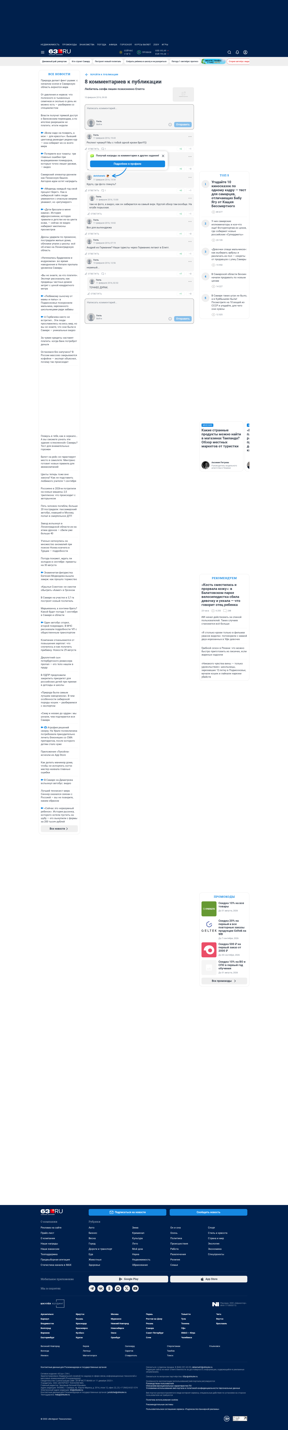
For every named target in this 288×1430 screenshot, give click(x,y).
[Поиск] (229, 52)
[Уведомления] (237, 52)
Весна (92, 1238)
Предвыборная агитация (55, 1259)
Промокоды (69, 44)
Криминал (138, 1232)
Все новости (59, 74)
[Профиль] (245, 52)
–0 (190, 169)
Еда (91, 1254)
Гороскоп (126, 44)
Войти (99, 124)
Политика (176, 1238)
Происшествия (179, 1243)
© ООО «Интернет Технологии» (56, 1419)
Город (92, 1243)
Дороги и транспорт (100, 1248)
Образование (140, 1264)
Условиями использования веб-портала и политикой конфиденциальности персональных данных (193, 1388)
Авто (91, 1227)
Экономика (215, 1248)
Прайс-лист (47, 1232)
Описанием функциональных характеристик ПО (169, 1386)
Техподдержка (49, 1254)
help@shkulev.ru (62, 1395)
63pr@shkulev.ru (190, 1376)
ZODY (156, 44)
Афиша (113, 44)
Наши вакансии (50, 1248)
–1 (190, 149)
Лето (135, 1243)
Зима (135, 1227)
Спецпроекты (216, 1254)
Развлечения (178, 1254)
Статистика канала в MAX (56, 1264)
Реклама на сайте (51, 1227)
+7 (181, 273)
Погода (101, 44)
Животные (95, 1259)
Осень (174, 1232)
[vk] (100, 1288)
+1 (181, 234)
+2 (181, 149)
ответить (93, 149)
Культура (137, 1238)
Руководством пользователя (160, 1383)
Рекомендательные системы (159, 1404)
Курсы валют (143, 44)
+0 (181, 169)
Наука (135, 1254)
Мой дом (137, 1248)
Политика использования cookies (162, 1400)
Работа (174, 1248)
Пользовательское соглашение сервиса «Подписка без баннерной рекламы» (182, 1409)
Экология (213, 1243)
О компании (48, 1238)
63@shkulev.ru (76, 1390)
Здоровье (94, 1264)
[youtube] (135, 1288)
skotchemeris (99, 176)
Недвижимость (50, 44)
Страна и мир (216, 1238)
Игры (165, 44)
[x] (126, 1288)
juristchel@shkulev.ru (117, 1392)
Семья (174, 1264)
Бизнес (93, 1232)
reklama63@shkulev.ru (202, 1367)
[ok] (109, 1288)
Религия (175, 1259)
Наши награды (49, 1243)
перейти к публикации (104, 74)
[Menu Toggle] (43, 52)
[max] (118, 1288)
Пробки (144, 52)
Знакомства (87, 44)
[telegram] (92, 1288)
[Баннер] (213, 61)
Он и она (175, 1227)
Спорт (211, 1227)
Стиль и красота (217, 1232)
